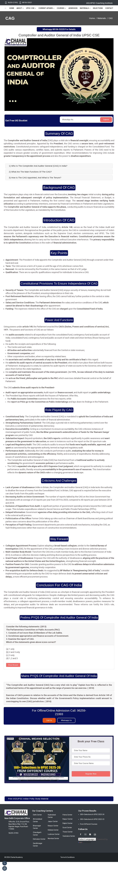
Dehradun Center (39, 839)
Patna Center (67, 815)
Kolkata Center (53, 830)
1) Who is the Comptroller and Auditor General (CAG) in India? (38, 166)
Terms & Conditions (67, 857)
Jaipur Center (53, 821)
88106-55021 (27, 2)
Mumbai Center (53, 838)
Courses (60, 8)
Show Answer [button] (13, 665)
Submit (106, 119)
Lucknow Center (54, 834)
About (19, 8)
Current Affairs (45, 8)
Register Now (90, 774)
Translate (87, 842)
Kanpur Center (53, 826)
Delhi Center (37, 815)
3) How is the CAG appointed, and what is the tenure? (35, 178)
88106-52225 (58, 29)
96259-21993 (13, 2)
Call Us (49, 720)
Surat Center (67, 827)
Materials (84, 8)
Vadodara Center (69, 836)
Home (11, 8)
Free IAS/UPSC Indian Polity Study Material (28, 799)
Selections (98, 8)
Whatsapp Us (66, 720)
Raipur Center (68, 819)
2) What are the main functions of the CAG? (30, 172)
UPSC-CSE (30, 8)
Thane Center (68, 832)
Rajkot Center (67, 823)
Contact (109, 8)
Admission (72, 8)
